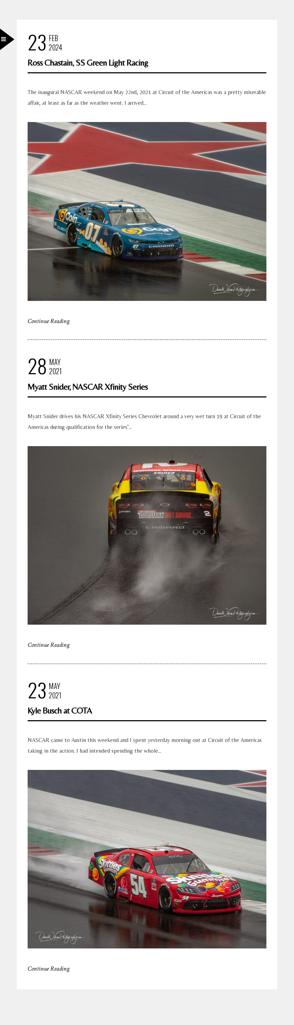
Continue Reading (49, 321)
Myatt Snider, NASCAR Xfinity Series (88, 386)
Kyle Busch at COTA (60, 710)
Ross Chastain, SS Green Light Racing (88, 62)
